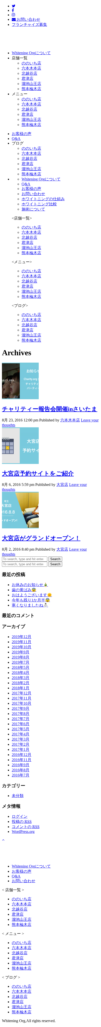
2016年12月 (21, 755)
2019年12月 (21, 637)
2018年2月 (20, 683)
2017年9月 (20, 708)
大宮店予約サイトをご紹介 (38, 473)
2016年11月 (21, 760)
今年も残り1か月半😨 (31, 600)
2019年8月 (20, 657)
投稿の (22, 821)
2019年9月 (20, 652)
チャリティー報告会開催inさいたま (49, 409)
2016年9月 (20, 765)
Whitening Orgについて (41, 179)
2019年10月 (21, 647)
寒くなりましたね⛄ (30, 605)
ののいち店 (31, 63)
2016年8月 (20, 770)
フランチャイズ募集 (29, 24)
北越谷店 (29, 73)
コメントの (25, 827)
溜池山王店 (31, 84)
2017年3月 (20, 739)
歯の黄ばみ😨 (24, 590)
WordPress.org (23, 831)
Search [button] (55, 559)
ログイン (19, 816)
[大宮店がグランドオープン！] (20, 527)
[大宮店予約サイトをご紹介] (20, 463)
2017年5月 (20, 729)
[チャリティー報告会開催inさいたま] (20, 398)
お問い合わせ (33, 194)
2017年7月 (20, 719)
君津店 (27, 78)
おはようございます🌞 (32, 595)
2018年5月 (20, 667)
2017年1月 (20, 749)
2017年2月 (20, 744)
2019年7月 (20, 662)
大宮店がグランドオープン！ (41, 538)
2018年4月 (20, 673)
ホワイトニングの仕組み (43, 199)
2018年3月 (20, 678)
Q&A (26, 184)
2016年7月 (20, 775)
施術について (33, 209)
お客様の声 (31, 189)
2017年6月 (20, 724)
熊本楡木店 (31, 89)
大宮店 (62, 484)
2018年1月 (20, 688)
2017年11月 (21, 698)
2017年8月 (20, 714)
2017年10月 (21, 703)
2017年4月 (20, 734)
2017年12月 (21, 693)
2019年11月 (21, 642)
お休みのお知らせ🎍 (30, 585)
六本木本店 (31, 68)
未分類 (18, 796)
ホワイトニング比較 (39, 204)
